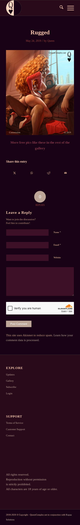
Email (57, 244)
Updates (10, 374)
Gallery (10, 380)
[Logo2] (33, 8)
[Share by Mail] (65, 173)
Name (57, 232)
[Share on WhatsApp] (31, 173)
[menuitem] (59, 8)
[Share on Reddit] (48, 173)
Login (9, 393)
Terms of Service (14, 422)
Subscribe (11, 387)
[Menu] (68, 8)
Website (57, 257)
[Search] (59, 8)
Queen (50, 40)
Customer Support (15, 429)
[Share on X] (14, 173)
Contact (10, 435)
